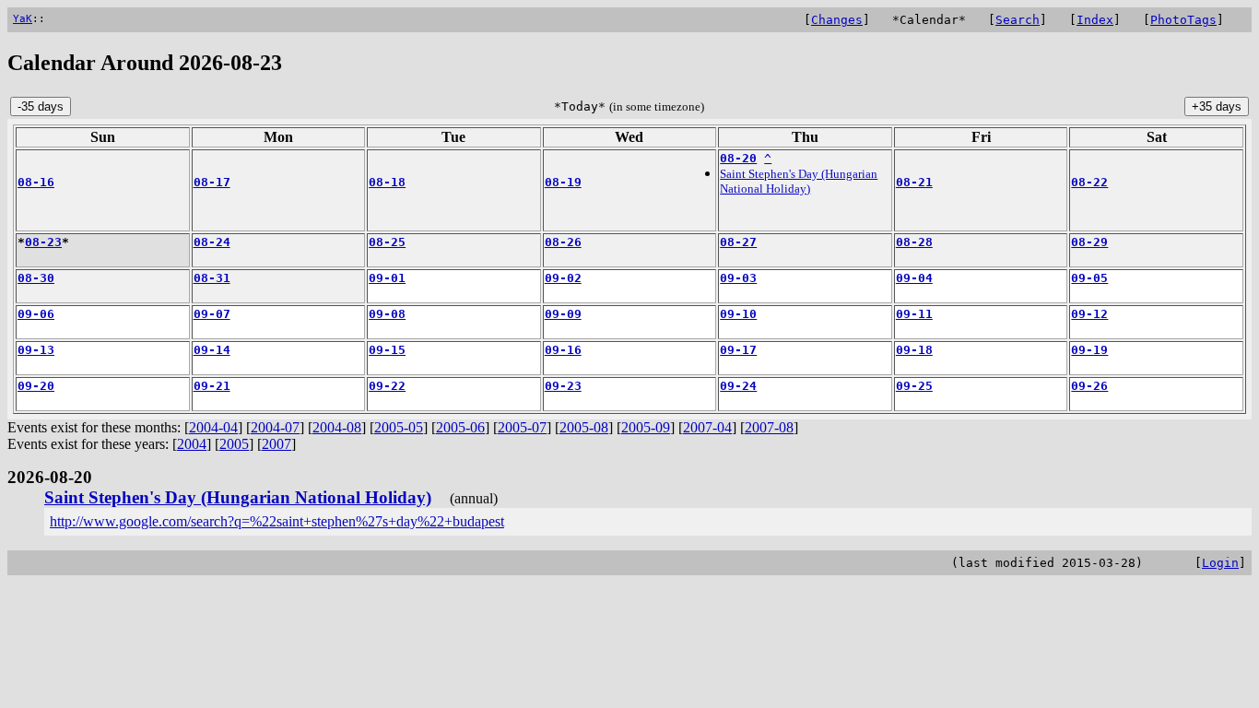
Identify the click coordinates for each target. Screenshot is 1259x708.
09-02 (563, 278)
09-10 (738, 314)
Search (1017, 20)
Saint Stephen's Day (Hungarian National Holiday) (798, 181)
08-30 (36, 278)
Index (1095, 20)
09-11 (914, 314)
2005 (234, 444)
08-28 (914, 242)
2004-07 (275, 427)
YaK (22, 19)
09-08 (387, 314)
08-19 (563, 182)
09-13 (36, 350)
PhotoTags (1183, 20)
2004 (191, 444)
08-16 (36, 182)
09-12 (1089, 314)
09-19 (1089, 350)
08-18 (387, 182)
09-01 (387, 278)
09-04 (914, 278)
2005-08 (583, 427)
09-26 (1089, 386)
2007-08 (769, 427)
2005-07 (522, 427)
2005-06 (460, 427)
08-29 (1089, 242)
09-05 (1089, 278)
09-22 (387, 386)
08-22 (1089, 182)
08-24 (212, 242)
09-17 (738, 350)
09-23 (563, 386)
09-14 (212, 350)
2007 (276, 444)
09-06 (36, 314)
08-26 (563, 242)
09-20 (36, 386)
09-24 (738, 386)
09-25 (914, 386)
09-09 (563, 314)
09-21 (212, 386)
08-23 (43, 242)
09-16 (563, 350)
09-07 (212, 314)
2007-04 (707, 427)
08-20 (738, 158)
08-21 (914, 182)
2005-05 (398, 427)
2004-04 (213, 427)
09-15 (387, 350)
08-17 (212, 182)
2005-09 (645, 427)
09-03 (738, 278)
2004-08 (336, 427)
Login (1220, 563)
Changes (837, 20)
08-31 (212, 278)
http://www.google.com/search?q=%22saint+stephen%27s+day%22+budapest (277, 521)
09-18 (914, 350)
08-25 (387, 242)
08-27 (738, 242)
